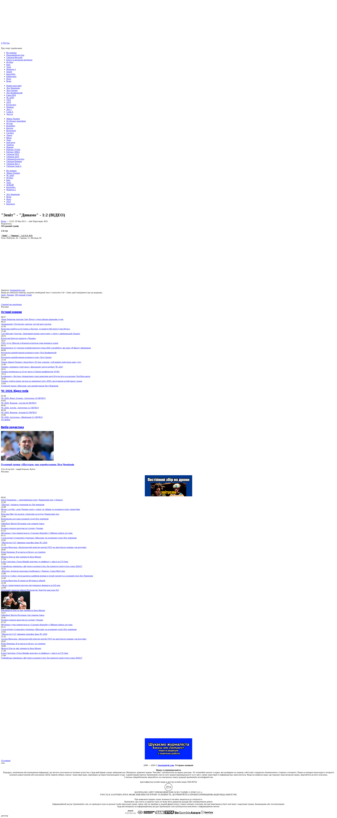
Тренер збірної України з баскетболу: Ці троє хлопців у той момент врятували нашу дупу (41, 362)
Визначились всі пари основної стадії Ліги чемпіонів (25, 519)
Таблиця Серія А (13, 166)
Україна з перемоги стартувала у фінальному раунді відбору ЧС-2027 (32, 367)
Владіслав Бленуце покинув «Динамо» (18, 338)
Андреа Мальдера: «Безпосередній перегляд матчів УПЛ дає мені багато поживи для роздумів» (44, 547)
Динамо (10, 295)
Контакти (10, 204)
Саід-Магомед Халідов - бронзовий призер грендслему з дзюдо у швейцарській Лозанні (40, 333)
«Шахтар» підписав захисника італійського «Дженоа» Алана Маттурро (33, 571)
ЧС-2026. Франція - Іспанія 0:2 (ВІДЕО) (19, 412)
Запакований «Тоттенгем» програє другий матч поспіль (26, 324)
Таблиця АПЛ (12, 157)
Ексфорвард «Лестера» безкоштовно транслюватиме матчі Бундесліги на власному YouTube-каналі (45, 376)
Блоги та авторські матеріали (19, 60)
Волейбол (10, 126)
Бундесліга (11, 105)
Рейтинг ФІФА (13, 152)
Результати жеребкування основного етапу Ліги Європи (26, 357)
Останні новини (11, 312)
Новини (10, 147)
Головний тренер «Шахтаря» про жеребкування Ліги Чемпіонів (29, 386)
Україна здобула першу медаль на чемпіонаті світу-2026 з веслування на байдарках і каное (41, 381)
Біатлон (9, 128)
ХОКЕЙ (10, 185)
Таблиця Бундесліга (15, 159)
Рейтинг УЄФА (13, 149)
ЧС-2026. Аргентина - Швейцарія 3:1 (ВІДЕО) (22, 417)
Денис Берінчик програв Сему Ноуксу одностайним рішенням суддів (32, 319)
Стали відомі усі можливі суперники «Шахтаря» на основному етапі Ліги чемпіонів (39, 538)
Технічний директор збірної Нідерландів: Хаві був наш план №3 (30, 590)
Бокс (8, 64)
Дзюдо (9, 135)
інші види (10, 142)
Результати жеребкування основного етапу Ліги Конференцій (28, 352)
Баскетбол (10, 74)
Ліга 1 (9, 109)
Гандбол (10, 133)
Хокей (9, 72)
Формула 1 (11, 69)
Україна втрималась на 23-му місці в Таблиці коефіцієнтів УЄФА (30, 371)
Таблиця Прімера (14, 161)
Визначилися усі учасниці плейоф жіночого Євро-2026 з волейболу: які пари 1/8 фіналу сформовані (46, 348)
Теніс (8, 67)
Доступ (9, 114)
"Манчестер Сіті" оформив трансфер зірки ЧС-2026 (24, 542)
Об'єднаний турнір (23, 295)
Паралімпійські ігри (15, 55)
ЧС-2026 (10, 97)
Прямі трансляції (13, 86)
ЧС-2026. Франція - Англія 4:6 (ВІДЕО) (18, 403)
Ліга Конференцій (14, 93)
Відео (8, 81)
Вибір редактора (12, 427)
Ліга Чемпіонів (13, 88)
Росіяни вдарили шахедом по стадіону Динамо (22, 528)
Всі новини (11, 53)
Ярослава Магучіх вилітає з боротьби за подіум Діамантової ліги (30, 514)
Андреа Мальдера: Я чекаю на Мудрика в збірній (23, 580)
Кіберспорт (11, 76)
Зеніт (3, 295)
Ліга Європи (12, 90)
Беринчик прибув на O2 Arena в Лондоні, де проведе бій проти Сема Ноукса (35, 329)
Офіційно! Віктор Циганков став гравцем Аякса (22, 523)
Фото (8, 79)
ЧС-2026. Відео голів (14, 391)
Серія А (9, 112)
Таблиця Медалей (14, 57)
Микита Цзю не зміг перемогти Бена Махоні (21, 557)
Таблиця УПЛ (12, 154)
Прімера (10, 107)
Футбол (9, 62)
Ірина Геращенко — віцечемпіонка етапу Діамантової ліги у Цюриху (32, 500)
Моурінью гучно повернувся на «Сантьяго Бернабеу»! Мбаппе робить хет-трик (37, 533)
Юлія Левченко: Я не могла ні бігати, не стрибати (23, 552)
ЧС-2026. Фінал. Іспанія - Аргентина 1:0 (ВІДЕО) (23, 398)
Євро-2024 (11, 95)
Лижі (8, 140)
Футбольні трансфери (16, 121)
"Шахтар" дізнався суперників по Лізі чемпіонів (22, 504)
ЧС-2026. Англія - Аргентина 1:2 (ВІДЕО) (20, 408)
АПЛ (8, 102)
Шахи (9, 138)
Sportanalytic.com (17, 290)
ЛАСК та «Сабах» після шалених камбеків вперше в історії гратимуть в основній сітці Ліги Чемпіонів (47, 576)
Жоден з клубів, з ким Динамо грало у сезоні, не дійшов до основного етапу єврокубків (40, 509)
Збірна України (13, 119)
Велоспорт (11, 130)
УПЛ (8, 100)
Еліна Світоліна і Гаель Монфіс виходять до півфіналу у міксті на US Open (34, 561)
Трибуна (10, 145)
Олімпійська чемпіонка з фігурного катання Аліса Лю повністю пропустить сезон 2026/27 (41, 566)
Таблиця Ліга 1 (13, 164)
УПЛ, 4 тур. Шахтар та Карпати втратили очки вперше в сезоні (29, 343)
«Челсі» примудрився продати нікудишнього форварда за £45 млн (30, 585)
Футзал (9, 123)
